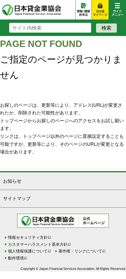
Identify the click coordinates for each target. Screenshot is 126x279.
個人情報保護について (28, 251)
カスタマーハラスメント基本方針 (38, 244)
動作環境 (16, 258)
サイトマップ (17, 198)
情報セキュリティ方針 (28, 237)
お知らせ (12, 181)
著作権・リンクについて (80, 251)
